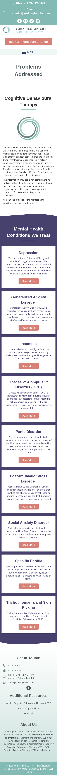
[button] (19, 21)
